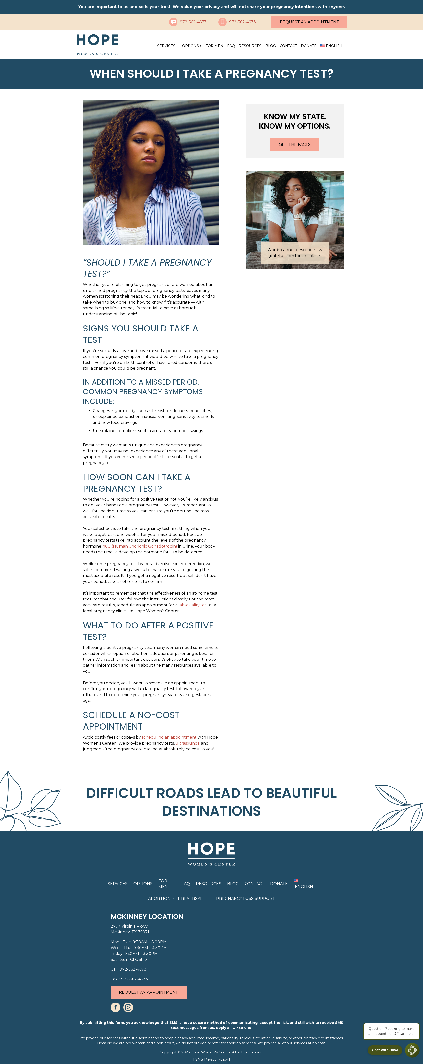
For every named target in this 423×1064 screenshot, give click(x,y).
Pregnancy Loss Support (245, 898)
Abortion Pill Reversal (175, 898)
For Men (214, 46)
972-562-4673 (193, 22)
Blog (270, 46)
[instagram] (128, 1007)
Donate (309, 46)
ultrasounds (187, 743)
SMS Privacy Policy (212, 1059)
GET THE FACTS (295, 144)
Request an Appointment (309, 22)
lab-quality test (193, 605)
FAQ (231, 46)
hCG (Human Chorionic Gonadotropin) (139, 546)
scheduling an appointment (169, 737)
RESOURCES (250, 46)
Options (190, 46)
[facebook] (115, 1007)
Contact (288, 46)
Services (166, 46)
